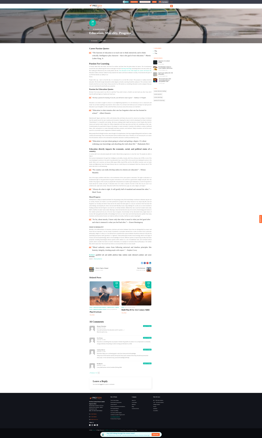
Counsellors (155, 410)
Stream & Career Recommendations (118, 406)
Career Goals (110, 307)
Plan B (104, 309)
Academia (155, 408)
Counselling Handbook (145, 1)
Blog (90, 29)
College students (156, 404)
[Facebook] (145, 263)
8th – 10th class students (158, 400)
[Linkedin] (150, 263)
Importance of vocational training (164, 61)
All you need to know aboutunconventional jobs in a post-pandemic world (165, 80)
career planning (97, 309)
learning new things (126, 68)
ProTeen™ (94, 430)
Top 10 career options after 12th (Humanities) (165, 73)
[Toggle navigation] (171, 6)
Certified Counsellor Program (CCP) (118, 414)
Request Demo (134, 1)
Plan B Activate (96, 312)
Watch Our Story (116, 430)
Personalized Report (115, 408)
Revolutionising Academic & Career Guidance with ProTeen (165, 67)
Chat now (155, 434)
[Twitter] (142, 263)
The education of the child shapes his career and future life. (135, 70)
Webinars (134, 404)
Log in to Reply (147, 326)
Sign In (171, 1)
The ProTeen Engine (115, 400)
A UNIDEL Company (108, 430)
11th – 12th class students (158, 402)
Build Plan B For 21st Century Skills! (136, 310)
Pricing (154, 1)
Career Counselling (114, 410)
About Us (134, 400)
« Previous (92, 373)
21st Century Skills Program (116, 412)
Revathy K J (100, 363)
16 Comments (94, 40)
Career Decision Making (160, 91)
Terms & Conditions (130, 430)
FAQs (136, 430)
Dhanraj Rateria (98, 259)
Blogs (133, 406)
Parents (154, 406)
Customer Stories (135, 408)
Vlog (156, 53)
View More (92, 314)
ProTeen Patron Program (116, 418)
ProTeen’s (92, 255)
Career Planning (158, 97)
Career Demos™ (114, 404)
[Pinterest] (147, 263)
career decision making (99, 307)
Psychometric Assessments (116, 402)
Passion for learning (159, 100)
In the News (134, 402)
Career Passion (158, 94)
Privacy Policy (123, 430)
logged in (102, 384)
